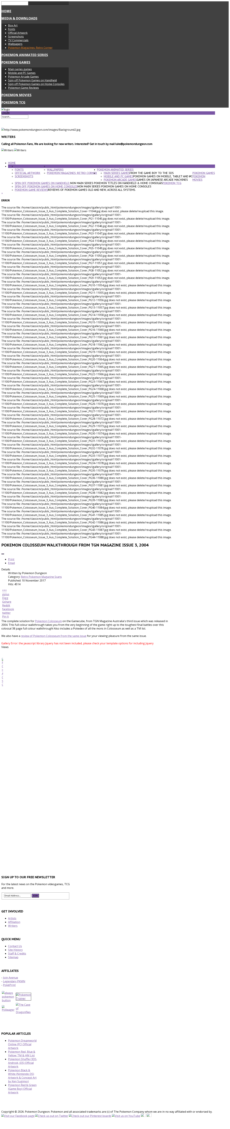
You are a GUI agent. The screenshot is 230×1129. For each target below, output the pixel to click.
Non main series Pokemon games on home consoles (114, 186)
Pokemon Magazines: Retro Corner (30, 48)
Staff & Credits (17, 953)
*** (4, 590)
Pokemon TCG (13, 102)
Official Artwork (18, 33)
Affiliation (14, 922)
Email (11, 563)
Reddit (6, 605)
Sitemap (13, 957)
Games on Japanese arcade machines (162, 179)
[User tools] (2, 553)
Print (11, 559)
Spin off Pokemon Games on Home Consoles (36, 84)
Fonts (11, 29)
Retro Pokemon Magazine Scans (41, 577)
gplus (5, 594)
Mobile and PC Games (22, 73)
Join (35, 895)
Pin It (5, 616)
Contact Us (15, 946)
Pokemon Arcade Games (23, 76)
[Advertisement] (108, 857)
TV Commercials (18, 40)
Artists (12, 918)
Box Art (13, 25)
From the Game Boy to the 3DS (152, 173)
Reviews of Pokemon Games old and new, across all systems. (92, 189)
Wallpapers (15, 44)
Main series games (20, 69)
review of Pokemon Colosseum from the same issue (53, 636)
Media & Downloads (19, 18)
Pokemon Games (15, 62)
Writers (13, 926)
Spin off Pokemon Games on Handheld (32, 80)
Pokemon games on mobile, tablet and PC (162, 176)
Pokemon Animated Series (24, 55)
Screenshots (16, 36)
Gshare (6, 602)
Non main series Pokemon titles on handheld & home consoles (116, 183)
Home (6, 11)
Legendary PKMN (14, 981)
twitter (6, 613)
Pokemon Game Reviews (23, 88)
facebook (8, 609)
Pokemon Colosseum (48, 621)
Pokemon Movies (16, 95)
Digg (5, 598)
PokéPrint (9, 985)
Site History (15, 950)
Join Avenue (10, 977)
